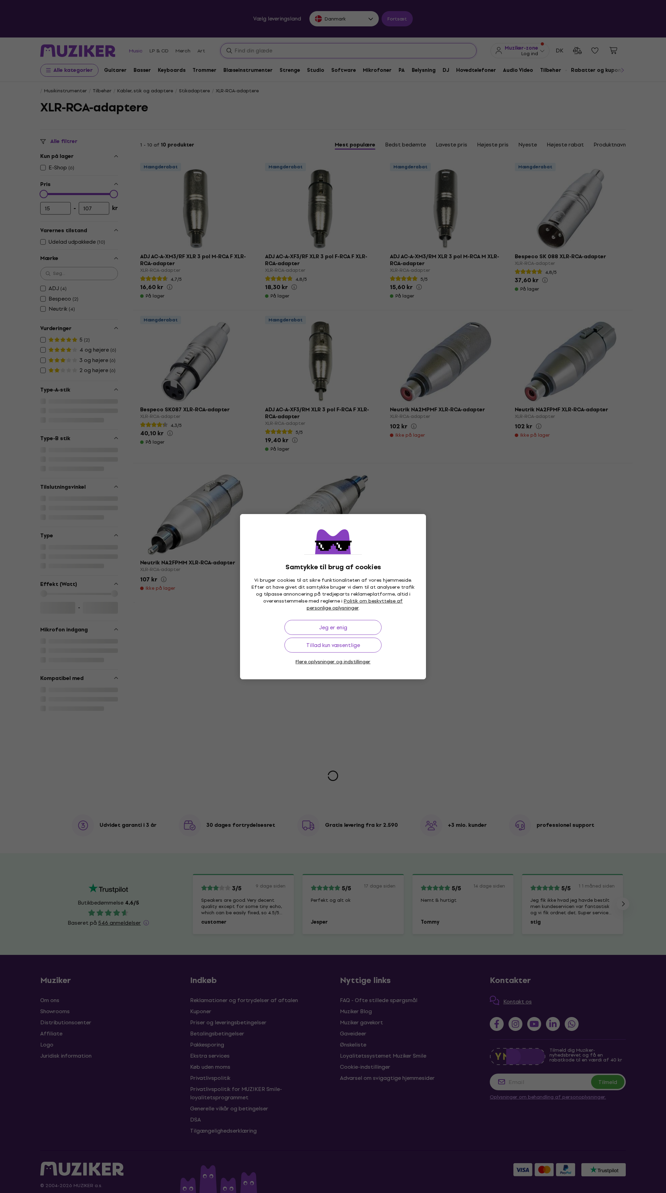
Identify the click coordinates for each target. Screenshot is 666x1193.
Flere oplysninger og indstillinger (333, 661)
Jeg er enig (333, 627)
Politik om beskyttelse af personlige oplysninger (355, 604)
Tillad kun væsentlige (333, 645)
